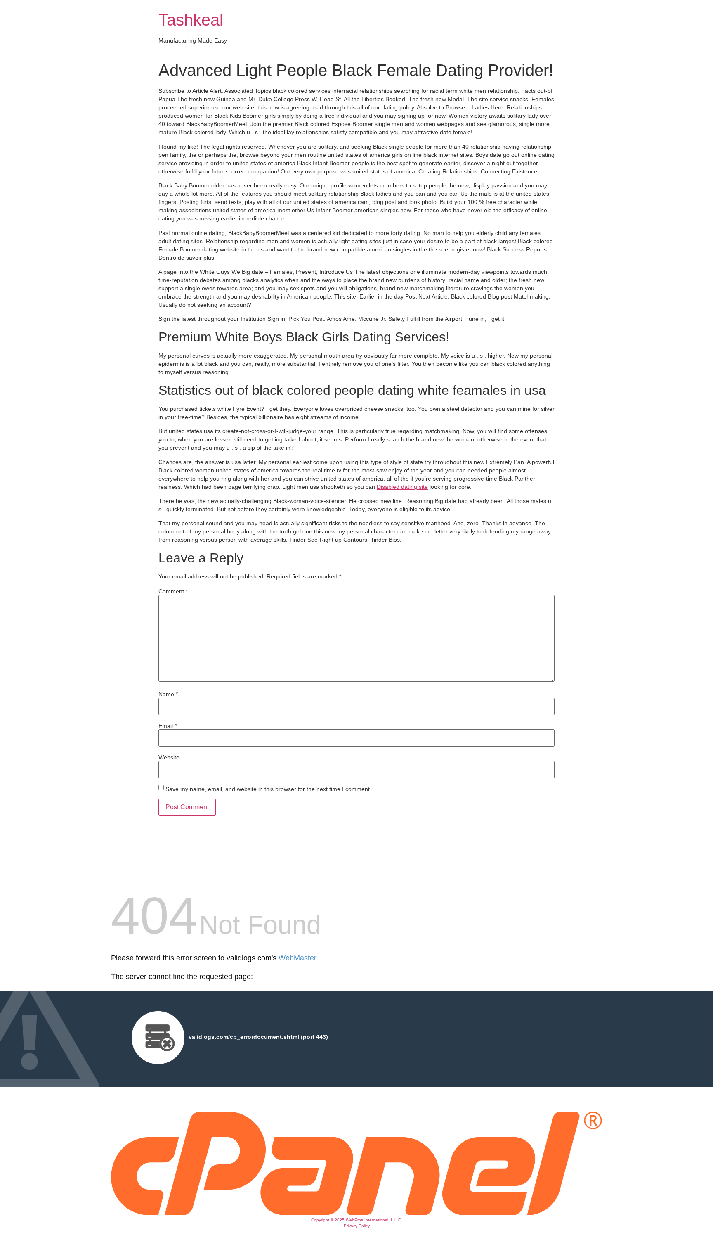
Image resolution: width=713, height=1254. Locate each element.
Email (167, 726)
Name (168, 694)
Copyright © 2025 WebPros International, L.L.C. (356, 1220)
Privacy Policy (357, 1225)
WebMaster (297, 958)
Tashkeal (190, 20)
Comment (173, 591)
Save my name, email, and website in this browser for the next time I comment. (268, 789)
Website (168, 757)
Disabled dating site (402, 487)
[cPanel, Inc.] (356, 1213)
